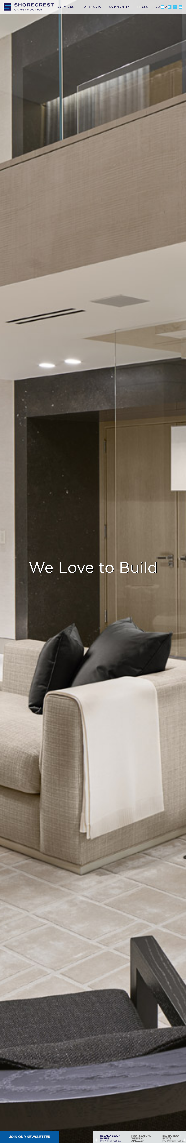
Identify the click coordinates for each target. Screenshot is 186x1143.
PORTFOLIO (92, 7)
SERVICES (65, 7)
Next (184, 1140)
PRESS (143, 7)
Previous (96, 1140)
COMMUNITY (119, 7)
